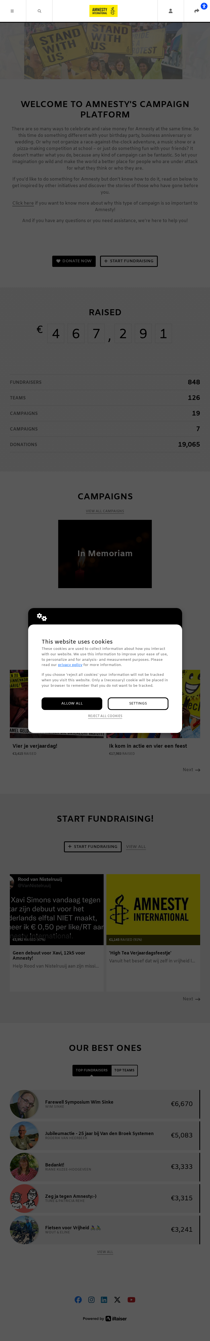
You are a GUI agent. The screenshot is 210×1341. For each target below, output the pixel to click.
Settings (138, 703)
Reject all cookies (105, 716)
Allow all (72, 703)
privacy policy (70, 665)
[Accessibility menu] (204, 6)
